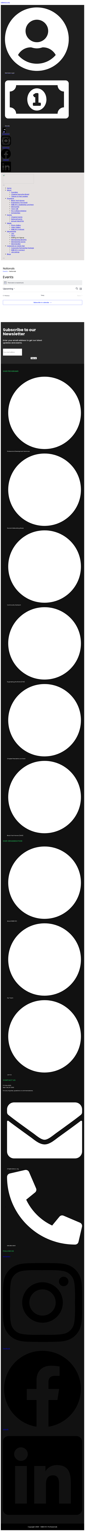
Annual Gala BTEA (17, 221)
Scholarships (15, 213)
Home (9, 188)
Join (12, 233)
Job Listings (15, 252)
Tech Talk (14, 209)
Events (9, 215)
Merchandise (16, 244)
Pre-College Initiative (18, 211)
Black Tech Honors (17, 200)
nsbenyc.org (5, 2)
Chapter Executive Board (20, 194)
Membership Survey (18, 242)
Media (9, 223)
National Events (16, 219)
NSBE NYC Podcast (17, 229)
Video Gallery (16, 227)
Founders (14, 192)
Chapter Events (16, 217)
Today (42, 295)
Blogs (9, 254)
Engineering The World (19, 203)
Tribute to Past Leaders (19, 196)
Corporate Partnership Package (22, 248)
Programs (10, 198)
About (9, 190)
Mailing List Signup (17, 238)
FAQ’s (13, 236)
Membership (11, 231)
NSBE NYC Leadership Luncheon (22, 205)
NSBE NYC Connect (18, 250)
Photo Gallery (16, 225)
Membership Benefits (19, 240)
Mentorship (15, 207)
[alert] (42, 282)
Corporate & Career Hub (16, 246)
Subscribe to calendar (41, 302)
